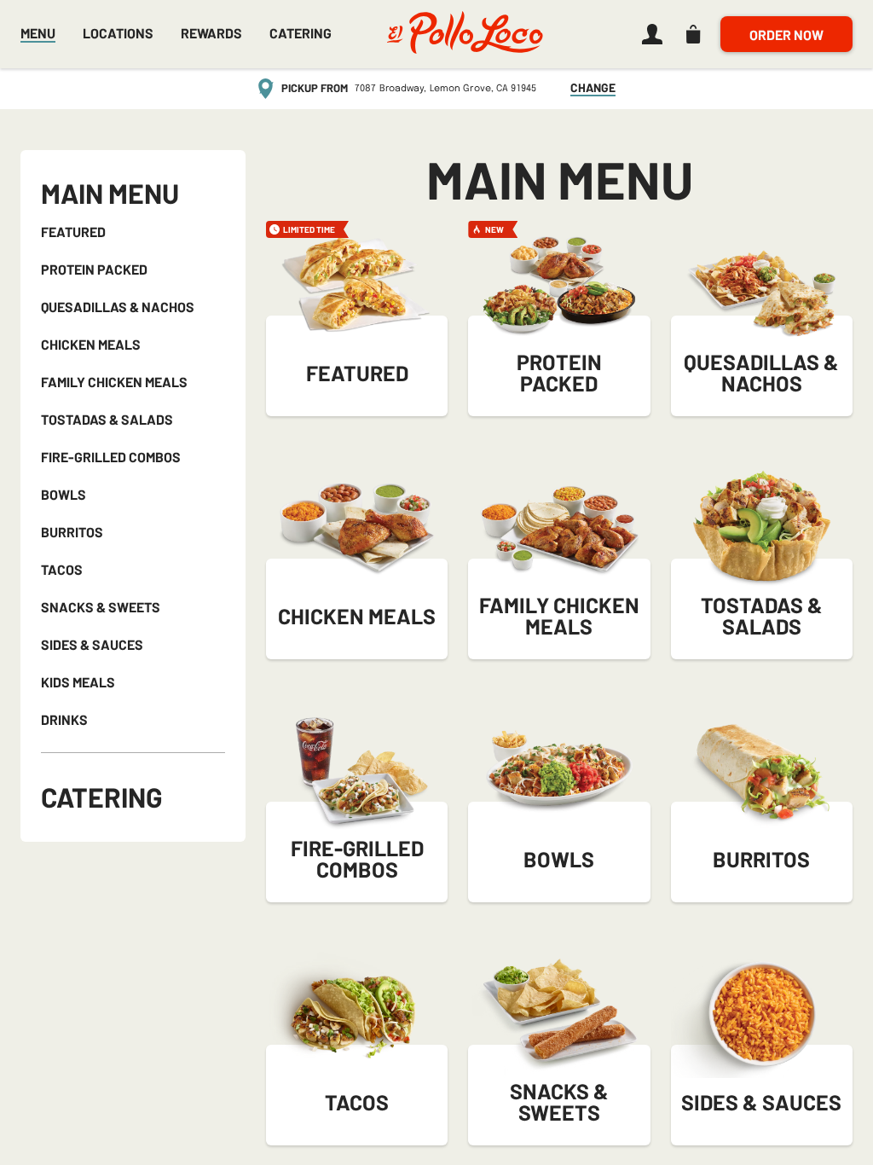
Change (593, 88)
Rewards (211, 33)
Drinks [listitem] (64, 720)
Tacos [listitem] (62, 570)
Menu (37, 33)
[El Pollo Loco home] (464, 34)
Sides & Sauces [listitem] (92, 645)
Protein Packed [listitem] (94, 270)
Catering (102, 796)
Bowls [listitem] (63, 495)
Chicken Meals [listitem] (91, 345)
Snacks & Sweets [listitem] (100, 607)
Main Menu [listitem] (110, 194)
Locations (118, 33)
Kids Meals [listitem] (78, 682)
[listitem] (649, 34)
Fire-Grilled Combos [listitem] (111, 457)
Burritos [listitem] (72, 532)
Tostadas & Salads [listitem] (107, 420)
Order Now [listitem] (786, 34)
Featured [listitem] (73, 232)
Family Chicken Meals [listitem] (114, 382)
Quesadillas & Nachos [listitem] (117, 307)
